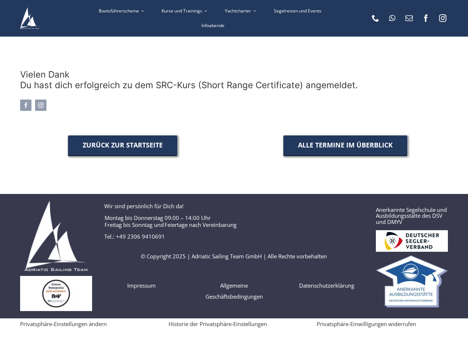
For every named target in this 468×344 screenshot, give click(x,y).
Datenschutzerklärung (326, 285)
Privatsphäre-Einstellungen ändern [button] (63, 324)
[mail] (409, 18)
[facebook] (426, 18)
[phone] (375, 18)
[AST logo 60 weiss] (30, 10)
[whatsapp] (392, 18)
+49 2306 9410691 (140, 236)
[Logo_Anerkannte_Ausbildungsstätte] (412, 258)
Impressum (141, 285)
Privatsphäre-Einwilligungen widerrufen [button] (366, 324)
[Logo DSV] (412, 232)
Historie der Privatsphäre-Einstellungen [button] (218, 324)
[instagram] (442, 18)
